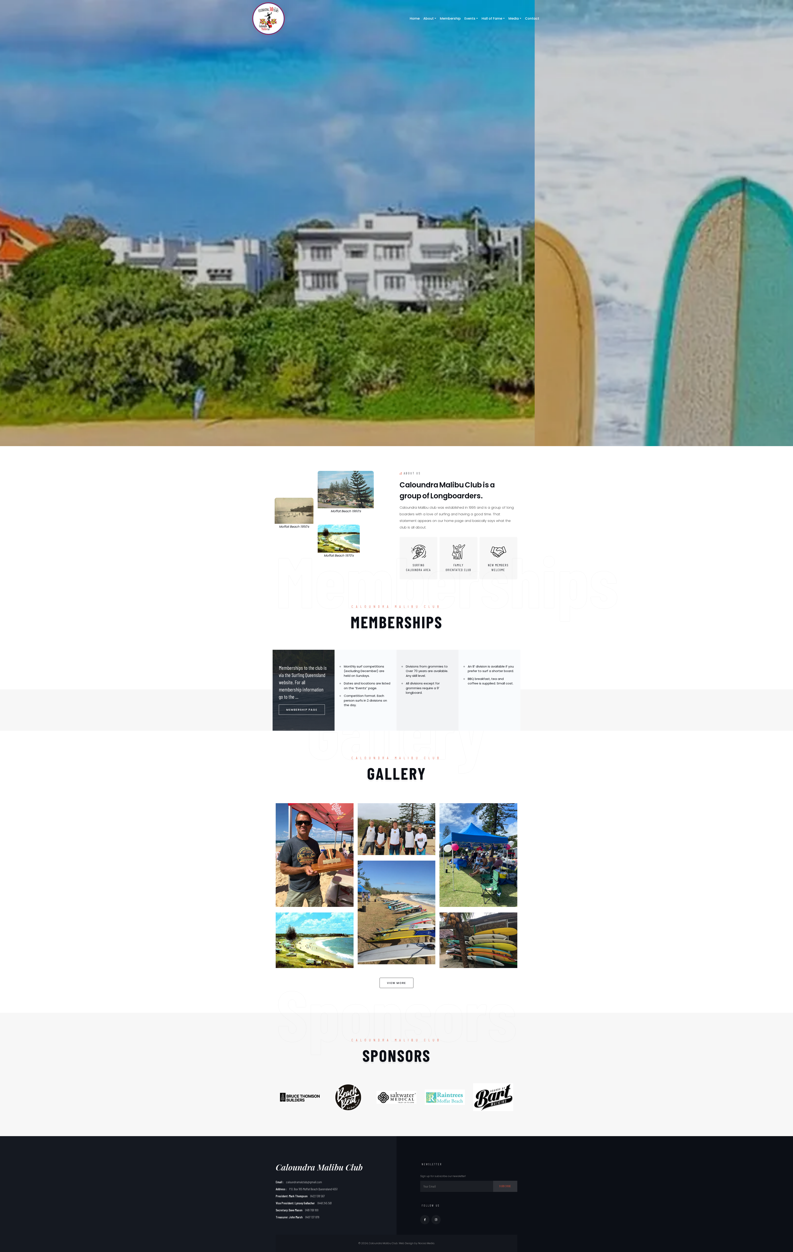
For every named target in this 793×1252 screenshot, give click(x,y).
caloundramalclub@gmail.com (304, 1182)
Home (415, 18)
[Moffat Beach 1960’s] (346, 489)
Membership (450, 18)
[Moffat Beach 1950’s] (294, 511)
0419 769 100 (311, 1210)
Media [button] (513, 18)
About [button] (428, 18)
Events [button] (469, 18)
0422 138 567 (317, 1196)
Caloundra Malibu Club (319, 1167)
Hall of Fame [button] (492, 18)
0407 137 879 (312, 1217)
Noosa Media (426, 1243)
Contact (532, 18)
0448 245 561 (324, 1203)
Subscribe (505, 1186)
